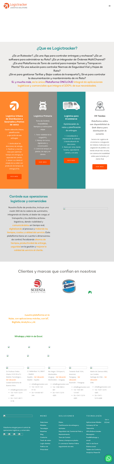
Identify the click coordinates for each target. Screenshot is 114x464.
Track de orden (45, 440)
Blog (41, 434)
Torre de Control (64, 437)
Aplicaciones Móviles (93, 422)
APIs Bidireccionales (93, 431)
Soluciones (44, 422)
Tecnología (44, 428)
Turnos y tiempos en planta (68, 440)
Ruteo (61, 422)
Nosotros (43, 431)
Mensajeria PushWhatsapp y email (92, 437)
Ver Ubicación (11, 380)
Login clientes (45, 443)
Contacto (43, 437)
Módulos (43, 425)
